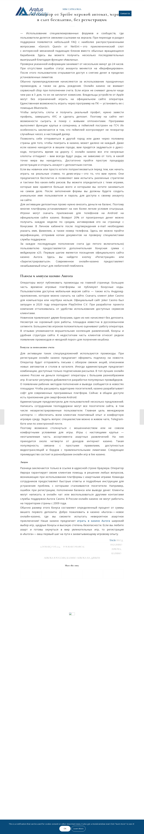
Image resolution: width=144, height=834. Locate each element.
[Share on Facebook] (30, 574)
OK (65, 828)
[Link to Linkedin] (131, 2)
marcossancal (76, 546)
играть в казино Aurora (93, 520)
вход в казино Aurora (117, 545)
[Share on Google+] (72, 574)
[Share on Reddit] (113, 574)
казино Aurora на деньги (83, 558)
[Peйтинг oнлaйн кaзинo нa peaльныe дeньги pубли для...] (2, 417)
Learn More (78, 828)
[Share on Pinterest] (92, 574)
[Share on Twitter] (51, 574)
